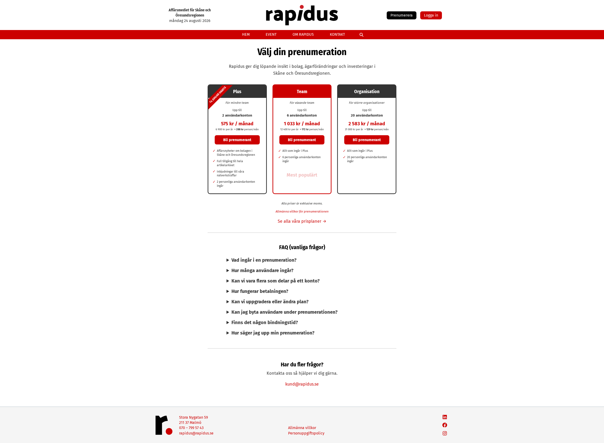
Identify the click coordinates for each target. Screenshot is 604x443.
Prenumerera (401, 15)
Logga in (431, 15)
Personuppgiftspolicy (306, 433)
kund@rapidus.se (302, 384)
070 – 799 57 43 (191, 428)
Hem (246, 34)
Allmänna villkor (302, 428)
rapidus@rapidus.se (196, 433)
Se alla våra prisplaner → (302, 221)
